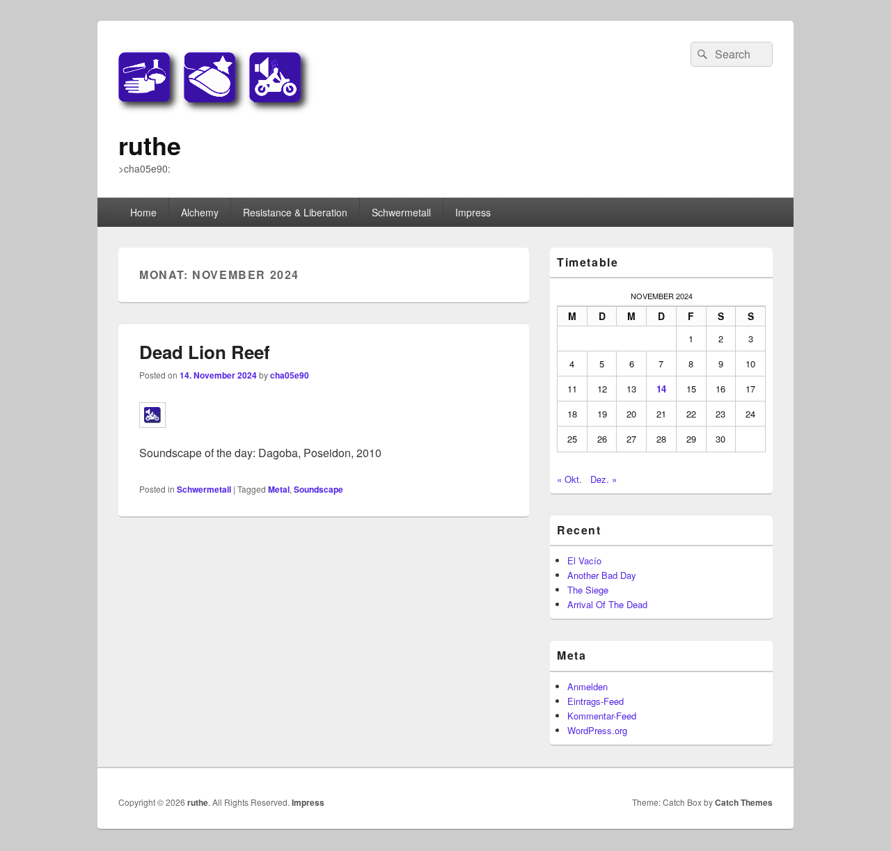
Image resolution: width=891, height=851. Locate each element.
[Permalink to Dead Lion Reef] (152, 435)
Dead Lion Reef (204, 352)
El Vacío (584, 560)
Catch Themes (744, 802)
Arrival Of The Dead (607, 604)
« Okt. (569, 479)
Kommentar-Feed (601, 715)
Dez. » (603, 479)
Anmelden (587, 686)
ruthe (149, 145)
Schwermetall (401, 212)
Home (143, 212)
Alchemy (200, 212)
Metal (279, 489)
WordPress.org (597, 730)
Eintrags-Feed (595, 701)
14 (661, 388)
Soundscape (318, 489)
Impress (473, 212)
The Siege (587, 589)
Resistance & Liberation (295, 212)
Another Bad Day (601, 575)
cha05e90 (289, 375)
